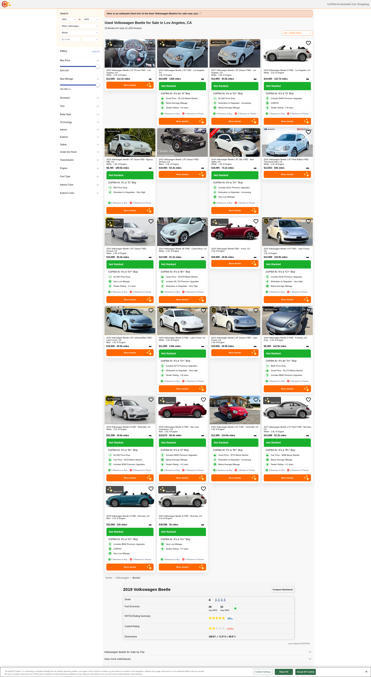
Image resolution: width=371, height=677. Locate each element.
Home (108, 577)
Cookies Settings (263, 672)
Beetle (136, 577)
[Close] (366, 671)
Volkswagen (122, 577)
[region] (185, 672)
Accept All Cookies (305, 672)
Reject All (283, 672)
